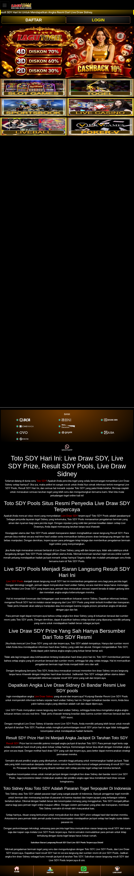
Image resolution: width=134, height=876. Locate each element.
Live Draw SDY (69, 515)
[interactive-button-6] (100, 127)
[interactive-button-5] (33, 127)
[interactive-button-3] (33, 107)
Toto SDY (41, 480)
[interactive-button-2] (100, 88)
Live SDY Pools (14, 581)
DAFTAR (33, 20)
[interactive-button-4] (100, 107)
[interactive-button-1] (33, 88)
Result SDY (12, 743)
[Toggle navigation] (4, 5)
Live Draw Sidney (43, 696)
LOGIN (98, 20)
